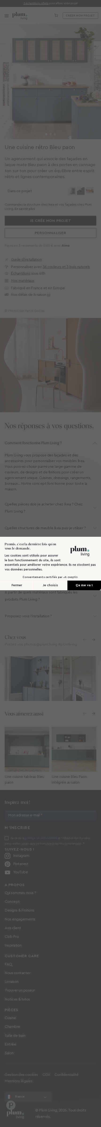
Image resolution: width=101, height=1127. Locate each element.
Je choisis (50, 585)
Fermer (17, 585)
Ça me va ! (84, 585)
